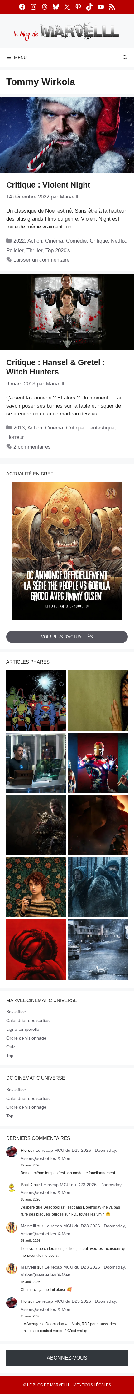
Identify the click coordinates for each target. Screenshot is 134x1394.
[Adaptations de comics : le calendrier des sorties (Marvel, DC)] (36, 701)
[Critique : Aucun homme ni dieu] (98, 888)
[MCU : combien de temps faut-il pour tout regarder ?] (36, 764)
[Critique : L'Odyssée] (98, 826)
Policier (14, 250)
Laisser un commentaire (41, 260)
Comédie (76, 241)
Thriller (34, 250)
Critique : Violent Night (48, 184)
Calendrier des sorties (28, 1020)
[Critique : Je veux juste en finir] (36, 888)
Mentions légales (92, 1385)
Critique (99, 241)
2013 (19, 428)
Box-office (16, 1011)
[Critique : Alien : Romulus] (36, 950)
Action (34, 241)
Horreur (15, 437)
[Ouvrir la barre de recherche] (125, 57)
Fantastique (100, 428)
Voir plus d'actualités (67, 636)
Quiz (10, 1046)
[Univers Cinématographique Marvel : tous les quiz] (98, 764)
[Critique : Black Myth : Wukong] (36, 826)
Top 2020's (57, 250)
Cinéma (54, 241)
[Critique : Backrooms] (98, 701)
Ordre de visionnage (26, 1037)
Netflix (118, 241)
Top (9, 1055)
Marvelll (28, 1225)
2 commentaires (32, 447)
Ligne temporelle (22, 1029)
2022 (19, 241)
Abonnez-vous (67, 1358)
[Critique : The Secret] (98, 950)
